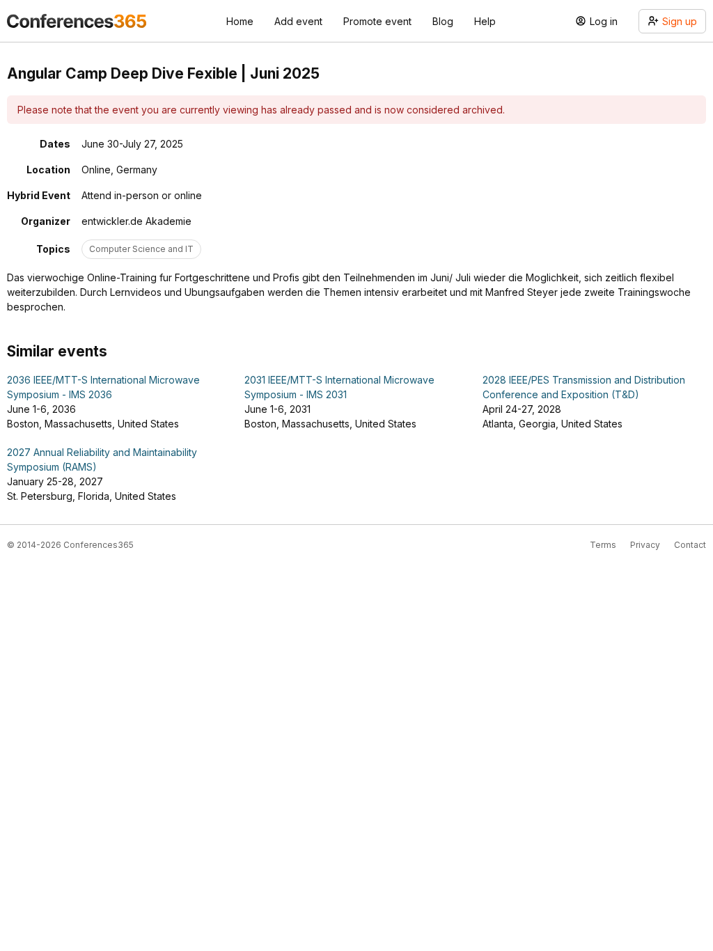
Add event (298, 21)
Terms (603, 545)
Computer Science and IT (141, 249)
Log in (604, 21)
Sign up (679, 21)
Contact (690, 545)
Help (485, 21)
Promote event (377, 21)
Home (239, 21)
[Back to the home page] (76, 21)
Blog (442, 21)
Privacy (645, 545)
